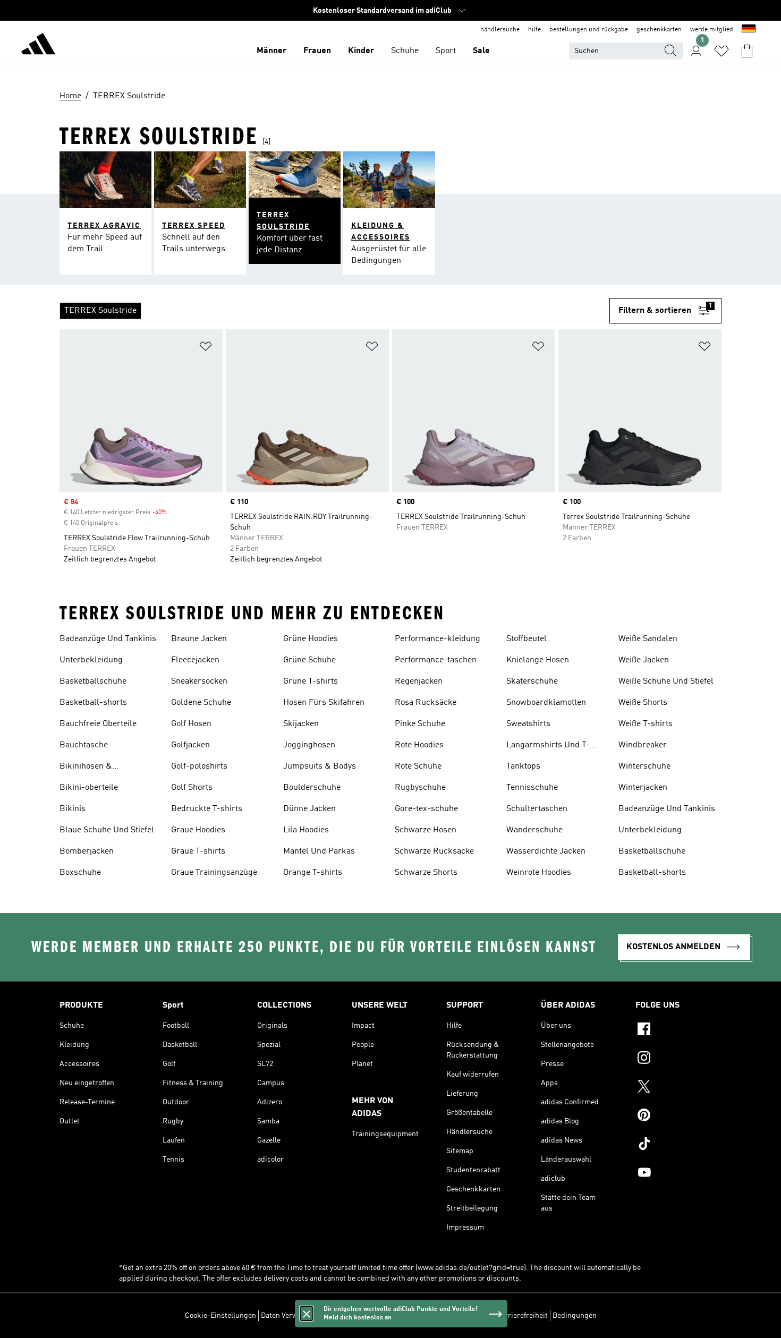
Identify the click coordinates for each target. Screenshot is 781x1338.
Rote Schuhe (418, 766)
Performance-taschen (436, 660)
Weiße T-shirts (645, 724)
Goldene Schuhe (201, 702)
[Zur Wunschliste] (721, 51)
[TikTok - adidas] (678, 1145)
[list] (334, 310)
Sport (446, 51)
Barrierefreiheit (522, 1315)
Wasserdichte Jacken (545, 851)
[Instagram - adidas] (678, 1059)
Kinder (361, 51)
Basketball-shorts (93, 702)
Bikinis (73, 809)
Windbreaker (642, 745)
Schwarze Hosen (425, 830)
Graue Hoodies (198, 830)
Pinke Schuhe (420, 724)
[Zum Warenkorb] (747, 51)
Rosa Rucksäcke (425, 702)
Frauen (317, 51)
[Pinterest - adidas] (678, 1116)
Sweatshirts (528, 724)
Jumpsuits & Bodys (319, 766)
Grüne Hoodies (310, 639)
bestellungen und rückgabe (588, 30)
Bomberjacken (87, 851)
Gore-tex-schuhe (426, 809)
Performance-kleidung (437, 639)
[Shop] (38, 45)
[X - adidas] (678, 1087)
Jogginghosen (309, 745)
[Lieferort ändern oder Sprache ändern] (748, 29)
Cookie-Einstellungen (220, 1315)
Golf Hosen (191, 724)
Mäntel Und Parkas (319, 851)
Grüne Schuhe (309, 660)
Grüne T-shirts (310, 681)
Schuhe (405, 51)
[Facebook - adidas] (678, 1030)
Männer (271, 51)
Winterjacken (642, 787)
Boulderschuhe (312, 787)
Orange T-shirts (312, 872)
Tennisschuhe (532, 787)
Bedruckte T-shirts (206, 809)
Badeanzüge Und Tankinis (108, 639)
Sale (481, 51)
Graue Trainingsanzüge (214, 872)
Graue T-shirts (198, 851)
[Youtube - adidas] (678, 1174)
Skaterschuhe (532, 681)
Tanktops (523, 766)
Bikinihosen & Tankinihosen (86, 767)
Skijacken (301, 724)
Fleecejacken (195, 660)
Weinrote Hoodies (538, 872)
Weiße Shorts (642, 702)
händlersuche (500, 30)
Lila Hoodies (306, 830)
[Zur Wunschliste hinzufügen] (205, 348)
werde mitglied (711, 30)
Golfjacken (190, 745)
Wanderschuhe (534, 830)
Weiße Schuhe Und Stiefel (666, 681)
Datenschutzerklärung (454, 1315)
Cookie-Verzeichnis (381, 1315)
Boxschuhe (80, 872)
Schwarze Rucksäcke (434, 851)
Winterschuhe (644, 766)
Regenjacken (419, 681)
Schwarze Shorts (426, 872)
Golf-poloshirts (199, 766)
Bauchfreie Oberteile (98, 724)
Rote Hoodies (419, 745)
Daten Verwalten (287, 1315)
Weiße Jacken (643, 660)
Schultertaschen (536, 809)
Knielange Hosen (537, 660)
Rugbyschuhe (420, 787)
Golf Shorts (192, 787)
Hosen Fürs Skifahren (323, 702)
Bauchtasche (84, 745)
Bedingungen (575, 1315)
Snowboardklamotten (546, 702)
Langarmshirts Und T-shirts (548, 746)
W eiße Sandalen (647, 639)
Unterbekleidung (91, 660)
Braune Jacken (199, 639)
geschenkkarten (659, 30)
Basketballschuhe (93, 681)
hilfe (534, 30)
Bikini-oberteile (89, 787)
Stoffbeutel (526, 639)
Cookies (332, 1315)
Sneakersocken (199, 681)
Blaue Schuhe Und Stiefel (107, 830)
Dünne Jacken (309, 809)
